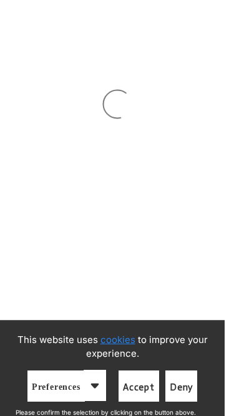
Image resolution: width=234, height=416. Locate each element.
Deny (181, 387)
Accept (139, 387)
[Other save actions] (95, 385)
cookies (117, 340)
